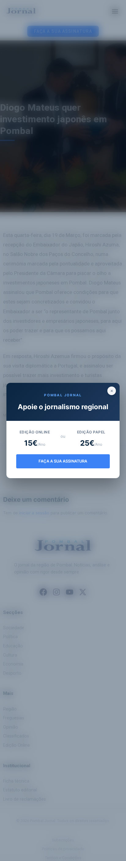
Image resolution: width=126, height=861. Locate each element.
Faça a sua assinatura (63, 461)
